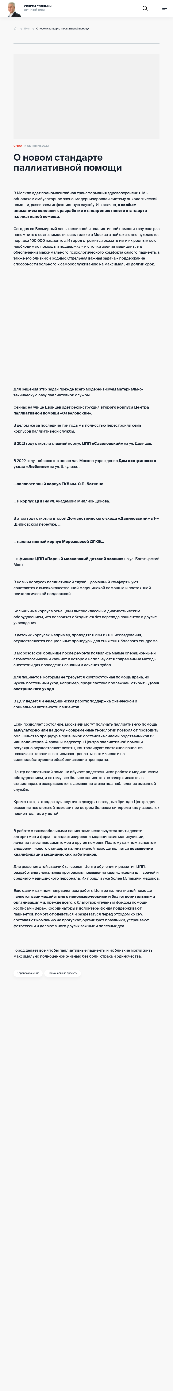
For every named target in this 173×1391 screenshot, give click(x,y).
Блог (27, 29)
